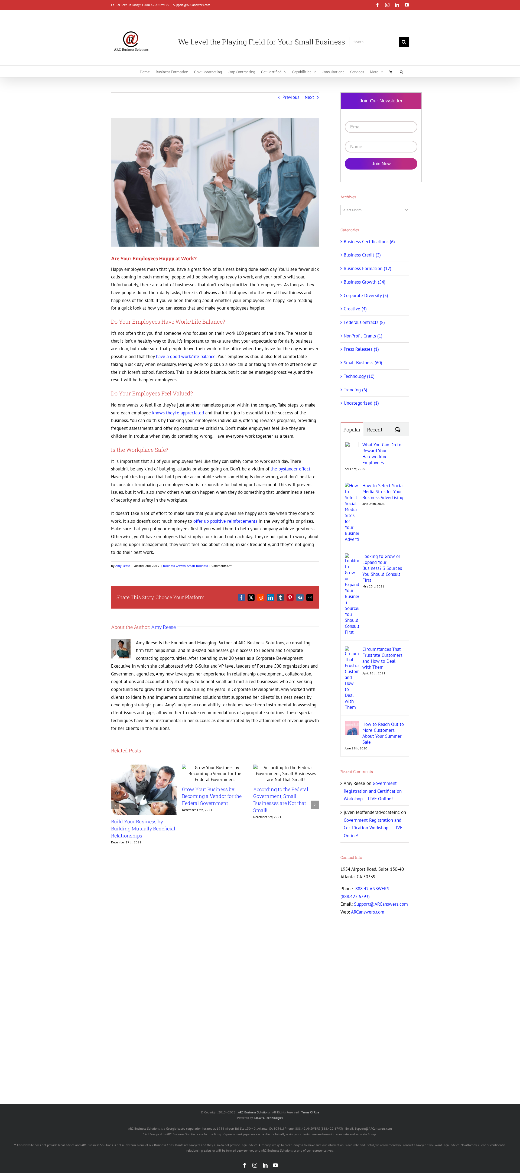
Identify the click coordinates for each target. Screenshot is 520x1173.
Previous (290, 97)
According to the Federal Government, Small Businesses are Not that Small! (280, 799)
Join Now (381, 163)
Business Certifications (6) (369, 242)
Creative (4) (355, 309)
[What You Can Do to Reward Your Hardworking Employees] (352, 446)
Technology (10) (359, 376)
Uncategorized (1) (361, 403)
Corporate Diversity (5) (366, 295)
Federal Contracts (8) (364, 322)
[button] (401, 71)
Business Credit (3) (362, 255)
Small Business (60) (363, 363)
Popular (352, 429)
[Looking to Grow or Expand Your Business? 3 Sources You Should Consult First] (352, 557)
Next (309, 97)
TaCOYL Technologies (268, 1118)
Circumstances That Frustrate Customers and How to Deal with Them (382, 658)
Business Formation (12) (367, 268)
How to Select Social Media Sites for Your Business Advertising (383, 492)
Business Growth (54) (364, 282)
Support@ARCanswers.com (191, 5)
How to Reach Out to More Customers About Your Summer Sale (383, 733)
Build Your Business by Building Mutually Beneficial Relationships (143, 828)
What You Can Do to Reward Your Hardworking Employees (381, 454)
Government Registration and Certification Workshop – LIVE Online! (373, 791)
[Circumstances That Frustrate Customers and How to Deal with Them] (352, 650)
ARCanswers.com (367, 912)
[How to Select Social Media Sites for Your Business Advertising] (352, 486)
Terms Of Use (310, 1112)
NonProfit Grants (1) (363, 336)
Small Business (197, 566)
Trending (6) (355, 390)
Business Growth (174, 566)
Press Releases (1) (361, 349)
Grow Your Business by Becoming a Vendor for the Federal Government (212, 796)
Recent (374, 429)
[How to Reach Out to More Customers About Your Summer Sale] (352, 725)
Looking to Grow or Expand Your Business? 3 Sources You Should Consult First (382, 568)
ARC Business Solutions (254, 1112)
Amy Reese (122, 566)
